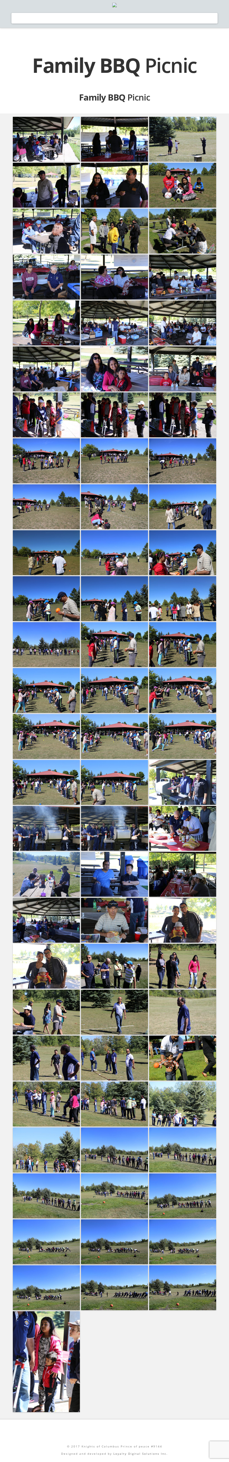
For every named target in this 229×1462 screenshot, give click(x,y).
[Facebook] (81, 1430)
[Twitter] (98, 1430)
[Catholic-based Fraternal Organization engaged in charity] (114, 5)
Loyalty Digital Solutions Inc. (140, 1454)
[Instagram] (147, 1430)
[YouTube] (130, 1430)
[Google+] (114, 1430)
